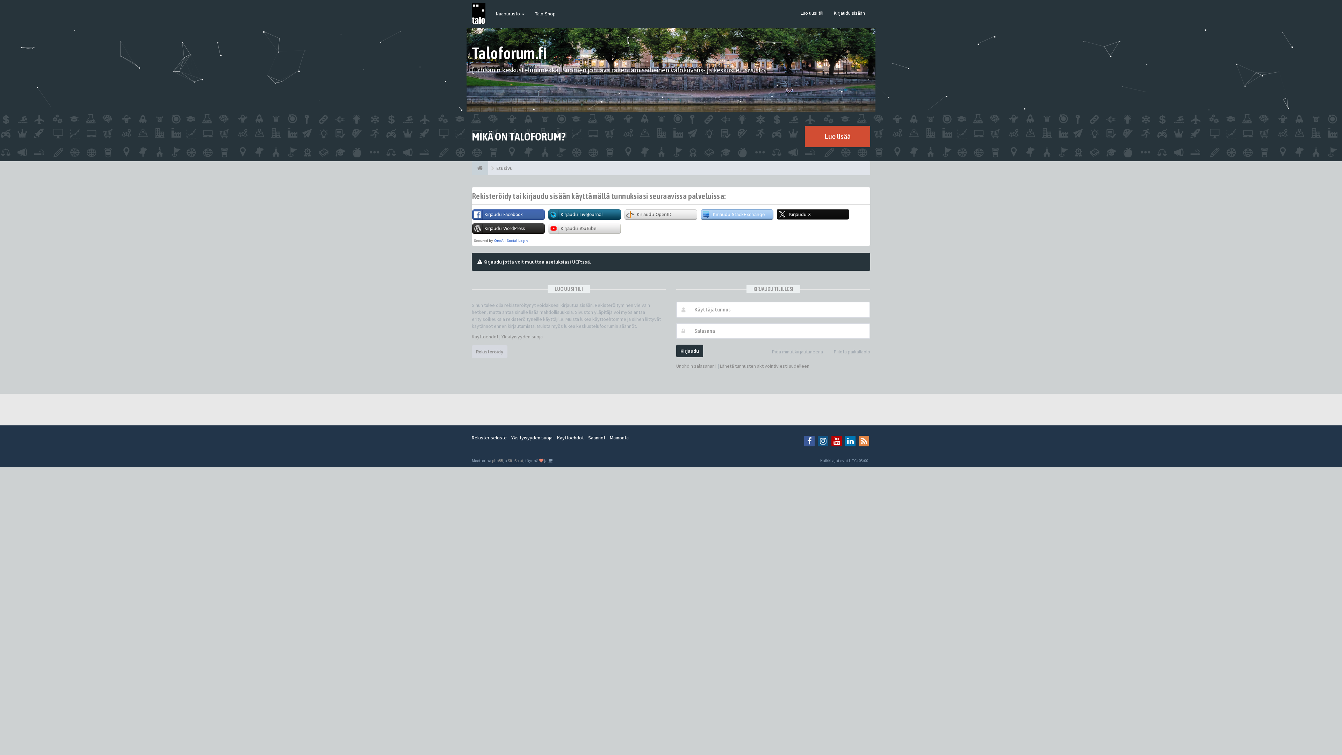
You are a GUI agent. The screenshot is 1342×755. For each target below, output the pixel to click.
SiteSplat (516, 460)
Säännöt (596, 437)
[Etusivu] (480, 168)
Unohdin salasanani (696, 366)
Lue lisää (837, 136)
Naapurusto (508, 13)
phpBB (497, 460)
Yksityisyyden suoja (522, 336)
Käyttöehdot (485, 336)
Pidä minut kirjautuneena (797, 351)
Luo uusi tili (812, 13)
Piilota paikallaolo (852, 351)
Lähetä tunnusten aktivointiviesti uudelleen (764, 366)
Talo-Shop (545, 13)
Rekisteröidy (489, 351)
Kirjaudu (689, 351)
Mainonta (619, 437)
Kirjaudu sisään (849, 13)
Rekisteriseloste (489, 437)
